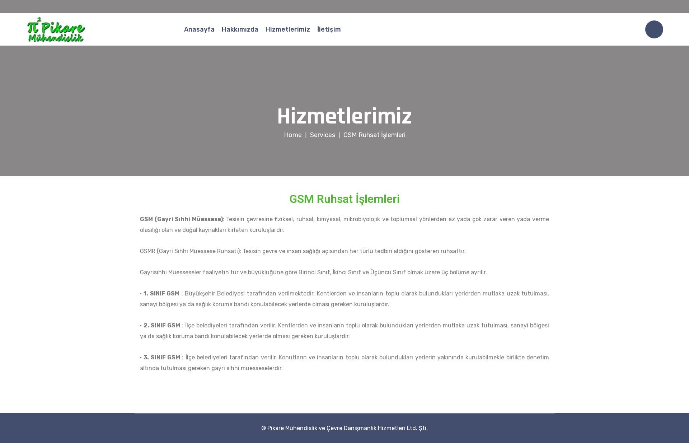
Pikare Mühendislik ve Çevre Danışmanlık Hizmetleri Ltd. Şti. (347, 428)
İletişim (329, 29)
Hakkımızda (240, 29)
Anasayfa (199, 29)
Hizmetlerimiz (288, 29)
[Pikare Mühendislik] (56, 29)
